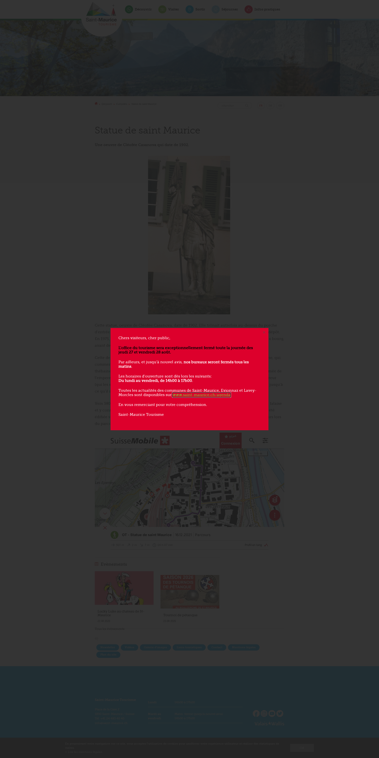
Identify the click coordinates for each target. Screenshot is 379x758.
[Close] (264, 332)
